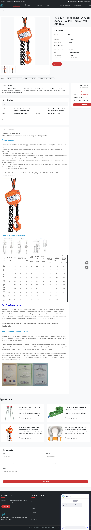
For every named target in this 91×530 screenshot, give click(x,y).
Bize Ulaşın (77, 5)
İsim (4, 453)
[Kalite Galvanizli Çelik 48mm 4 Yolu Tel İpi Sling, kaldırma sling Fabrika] (9, 413)
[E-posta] (86, 262)
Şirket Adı (48, 453)
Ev (7, 5)
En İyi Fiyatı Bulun (25, 418)
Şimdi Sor (5, 506)
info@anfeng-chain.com (85, 1)
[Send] (87, 527)
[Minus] (87, 496)
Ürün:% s (16, 5)
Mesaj (4, 468)
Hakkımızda (38, 5)
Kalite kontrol (65, 5)
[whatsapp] (86, 267)
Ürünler (4, 10)
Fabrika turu (51, 5)
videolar (27, 5)
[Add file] (63, 527)
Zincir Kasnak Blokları (13, 10)
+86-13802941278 (83, 94)
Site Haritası (34, 516)
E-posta (48, 461)
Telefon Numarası (7, 461)
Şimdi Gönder (45, 481)
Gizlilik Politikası (34, 519)
